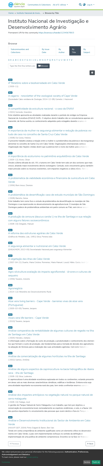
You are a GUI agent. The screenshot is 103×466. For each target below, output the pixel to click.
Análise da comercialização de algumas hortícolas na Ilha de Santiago (47, 356)
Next (90, 443)
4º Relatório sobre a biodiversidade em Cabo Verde (36, 83)
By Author (62, 51)
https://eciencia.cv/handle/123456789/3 (56, 32)
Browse (44, 66)
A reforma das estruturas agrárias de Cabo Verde (35, 233)
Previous (15, 443)
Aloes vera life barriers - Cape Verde (28, 318)
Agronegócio (15, 288)
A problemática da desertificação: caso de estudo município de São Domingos (51, 194)
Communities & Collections (39, 4)
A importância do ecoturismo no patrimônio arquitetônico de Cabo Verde (48, 156)
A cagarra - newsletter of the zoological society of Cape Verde (42, 96)
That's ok (96, 462)
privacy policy (32, 457)
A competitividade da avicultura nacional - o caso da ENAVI (41, 108)
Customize (6, 462)
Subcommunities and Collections (20, 51)
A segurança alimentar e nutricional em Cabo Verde (37, 246)
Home (11, 13)
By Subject (86, 51)
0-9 (10, 60)
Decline (87, 462)
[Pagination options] (92, 72)
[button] (84, 4)
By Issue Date (45, 51)
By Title (74, 51)
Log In (90, 4)
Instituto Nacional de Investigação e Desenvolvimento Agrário (29, 13)
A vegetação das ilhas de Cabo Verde (29, 259)
